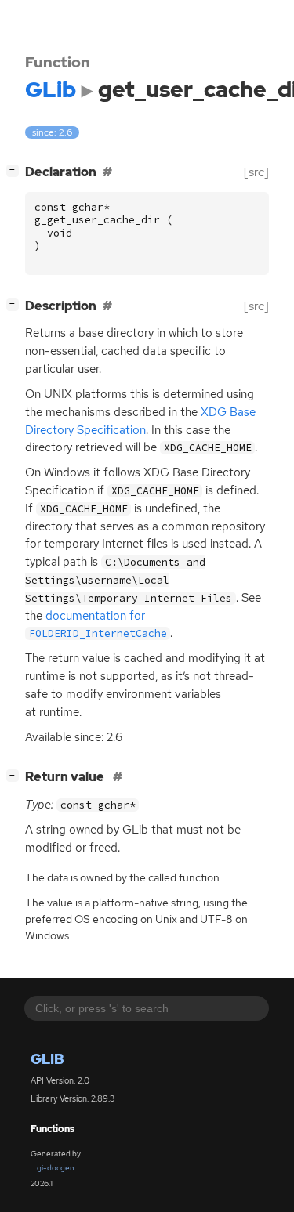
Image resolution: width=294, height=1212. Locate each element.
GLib (47, 1059)
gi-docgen (55, 1168)
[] (15, 170)
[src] (256, 172)
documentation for (98, 624)
